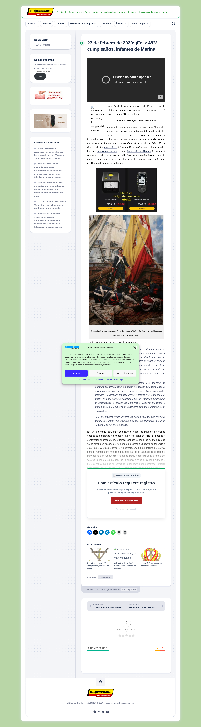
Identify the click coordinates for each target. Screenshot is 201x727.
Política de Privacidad (103, 380)
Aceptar (76, 373)
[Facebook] (94, 711)
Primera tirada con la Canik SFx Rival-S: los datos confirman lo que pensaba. (50, 204)
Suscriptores (105, 577)
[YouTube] (107, 711)
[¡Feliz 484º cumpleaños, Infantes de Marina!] (153, 554)
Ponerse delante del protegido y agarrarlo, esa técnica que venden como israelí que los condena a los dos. (49, 189)
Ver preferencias (125, 373)
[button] (134, 347)
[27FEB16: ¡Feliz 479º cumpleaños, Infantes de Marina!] (99, 554)
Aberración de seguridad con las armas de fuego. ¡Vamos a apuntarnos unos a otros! (49, 155)
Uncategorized (129, 589)
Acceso (46, 23)
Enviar (40, 76)
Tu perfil (60, 23)
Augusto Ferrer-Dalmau (139, 151)
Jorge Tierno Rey (112, 589)
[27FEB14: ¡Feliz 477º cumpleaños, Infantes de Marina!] (126, 554)
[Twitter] (103, 711)
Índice (119, 23)
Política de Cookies (85, 380)
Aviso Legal (118, 380)
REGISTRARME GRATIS (126, 500)
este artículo (110, 147)
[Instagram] (99, 711)
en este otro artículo (107, 151)
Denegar (100, 373)
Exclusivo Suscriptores (83, 23)
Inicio (30, 23)
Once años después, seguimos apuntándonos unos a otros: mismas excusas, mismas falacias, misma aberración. (48, 170)
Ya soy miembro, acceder (126, 509)
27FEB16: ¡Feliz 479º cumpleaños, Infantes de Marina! (98, 566)
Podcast (106, 23)
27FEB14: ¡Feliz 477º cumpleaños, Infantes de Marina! (125, 566)
